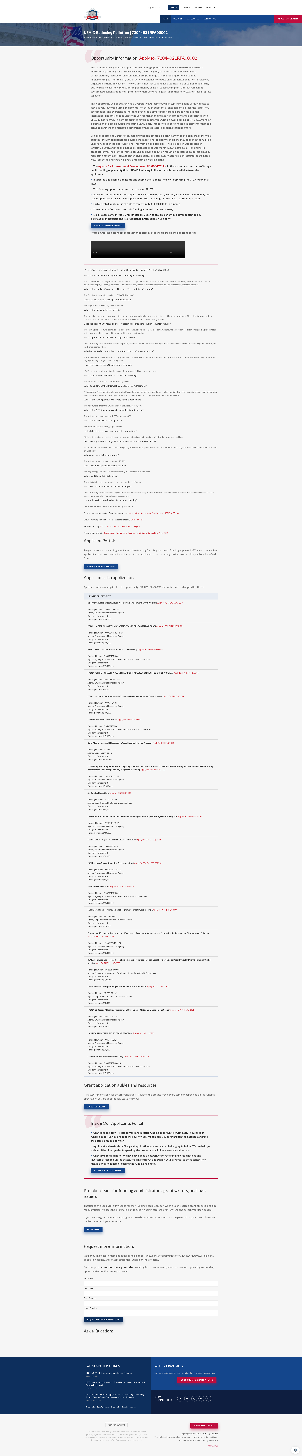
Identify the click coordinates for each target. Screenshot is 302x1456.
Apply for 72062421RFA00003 (121, 886)
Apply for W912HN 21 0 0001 (165, 910)
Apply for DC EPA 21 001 (163, 743)
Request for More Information (103, 1320)
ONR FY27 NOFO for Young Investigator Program (109, 1373)
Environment (96, 37)
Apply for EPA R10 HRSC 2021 (187, 673)
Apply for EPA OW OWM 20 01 (170, 603)
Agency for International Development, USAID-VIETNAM (130, 37)
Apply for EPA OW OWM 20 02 (101, 936)
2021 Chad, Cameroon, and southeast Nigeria (120, 526)
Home (165, 18)
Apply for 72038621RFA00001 (151, 649)
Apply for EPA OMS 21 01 (174, 696)
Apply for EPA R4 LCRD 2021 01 (148, 863)
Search (174, 7)
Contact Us (209, 18)
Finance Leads (210, 7)
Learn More (93, 1230)
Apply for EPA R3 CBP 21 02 (153, 769)
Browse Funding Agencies (97, 1407)
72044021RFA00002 (165, 37)
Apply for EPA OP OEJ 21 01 (149, 839)
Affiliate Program (193, 7)
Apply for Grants (288, 19)
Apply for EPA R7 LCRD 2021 (181, 1010)
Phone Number (90, 1308)
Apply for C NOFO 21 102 (158, 986)
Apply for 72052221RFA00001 (108, 963)
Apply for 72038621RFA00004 (136, 1056)
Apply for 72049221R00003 (130, 719)
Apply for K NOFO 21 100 (120, 793)
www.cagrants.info (210, 1433)
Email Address (90, 1298)
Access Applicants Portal (107, 1171)
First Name (88, 1278)
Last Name (88, 1288)
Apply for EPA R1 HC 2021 (144, 1033)
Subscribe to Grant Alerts (197, 1380)
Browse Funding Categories (123, 1407)
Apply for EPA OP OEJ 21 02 (190, 816)
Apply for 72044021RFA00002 (168, 58)
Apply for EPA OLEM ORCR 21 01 (170, 626)
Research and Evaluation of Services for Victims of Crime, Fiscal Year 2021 (136, 533)
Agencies (177, 18)
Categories (193, 18)
